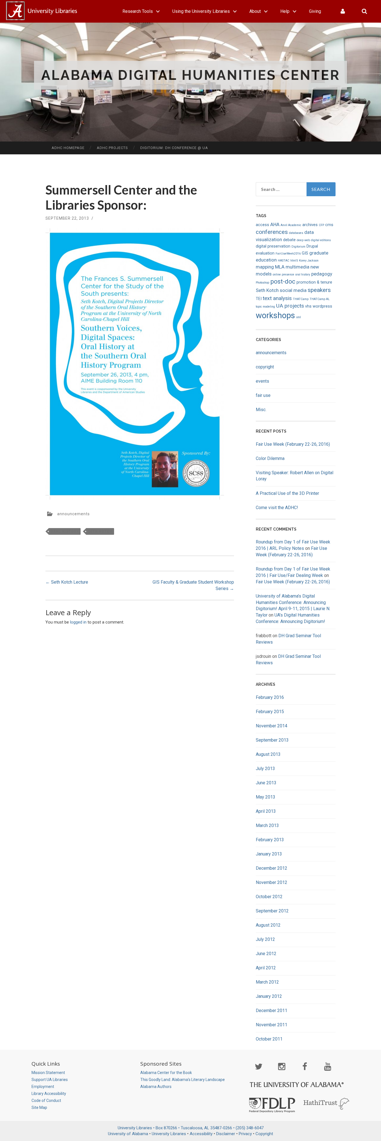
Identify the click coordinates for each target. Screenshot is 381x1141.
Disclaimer (225, 1133)
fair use (263, 395)
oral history (64, 531)
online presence (283, 274)
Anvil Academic (291, 225)
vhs (308, 306)
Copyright (264, 1133)
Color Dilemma (270, 458)
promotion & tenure (314, 282)
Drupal (312, 246)
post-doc (282, 281)
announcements (73, 514)
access (262, 224)
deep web (303, 240)
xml (298, 317)
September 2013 (272, 740)
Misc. (261, 409)
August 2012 (268, 925)
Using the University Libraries (201, 11)
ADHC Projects (112, 148)
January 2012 (269, 996)
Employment (43, 1086)
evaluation (265, 253)
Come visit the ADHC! (277, 507)
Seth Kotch (100, 531)
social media (293, 290)
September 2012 (272, 911)
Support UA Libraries (50, 1079)
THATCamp (300, 299)
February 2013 (270, 839)
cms (329, 224)
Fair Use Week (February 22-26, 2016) (293, 444)
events (262, 381)
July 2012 (265, 939)
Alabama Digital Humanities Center (190, 75)
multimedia (297, 267)
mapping (265, 267)
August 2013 (268, 754)
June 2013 (266, 782)
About (255, 11)
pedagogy (321, 274)
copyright (265, 367)
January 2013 (269, 854)
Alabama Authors (156, 1086)
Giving (315, 11)
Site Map (39, 1107)
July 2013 (265, 768)
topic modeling (265, 306)
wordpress (322, 306)
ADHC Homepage (68, 148)
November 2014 (271, 725)
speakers (319, 290)
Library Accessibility (49, 1093)
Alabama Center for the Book (166, 1072)
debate (289, 240)
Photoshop (262, 282)
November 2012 (271, 882)
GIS (305, 253)
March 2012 (267, 982)
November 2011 (271, 1024)
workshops (275, 315)
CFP (321, 225)
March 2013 (267, 825)
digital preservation (273, 246)
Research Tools (137, 11)
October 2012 (269, 896)
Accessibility (201, 1133)
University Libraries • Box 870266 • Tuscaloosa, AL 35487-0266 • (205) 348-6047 (191, 1127)
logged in (78, 622)
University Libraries (169, 1133)
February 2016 (270, 697)
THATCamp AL (320, 299)
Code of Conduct (46, 1100)
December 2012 (271, 868)
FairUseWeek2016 (288, 253)
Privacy (245, 1133)
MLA (279, 267)
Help (285, 11)
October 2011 (269, 1039)
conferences (272, 232)
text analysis (277, 298)
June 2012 (266, 953)
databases (296, 233)
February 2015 (270, 711)
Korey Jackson (309, 260)
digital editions (321, 240)
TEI (259, 298)
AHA (274, 224)
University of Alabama (128, 1133)
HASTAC (283, 260)
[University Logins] (342, 11)
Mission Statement (48, 1072)
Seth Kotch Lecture (66, 582)
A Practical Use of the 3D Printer (287, 493)
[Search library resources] (364, 11)
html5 (294, 260)
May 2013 (265, 797)
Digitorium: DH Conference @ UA (174, 148)
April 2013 (266, 811)
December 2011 (271, 1010)
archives (310, 224)
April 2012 (266, 967)
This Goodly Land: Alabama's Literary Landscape (182, 1079)
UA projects (290, 306)
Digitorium (298, 246)
